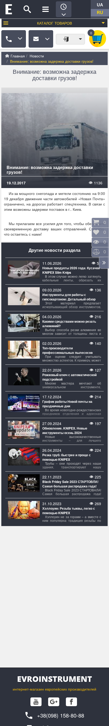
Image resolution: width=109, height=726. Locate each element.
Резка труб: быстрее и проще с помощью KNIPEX (66, 457)
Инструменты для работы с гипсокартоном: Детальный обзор (69, 297)
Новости (37, 55)
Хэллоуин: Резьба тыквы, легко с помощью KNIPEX (68, 510)
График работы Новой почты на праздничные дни (67, 403)
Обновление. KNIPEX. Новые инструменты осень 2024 (64, 430)
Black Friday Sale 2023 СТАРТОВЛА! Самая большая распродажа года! (70, 484)
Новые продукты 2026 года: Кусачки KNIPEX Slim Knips (71, 270)
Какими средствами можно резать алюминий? (69, 323)
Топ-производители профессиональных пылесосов (67, 350)
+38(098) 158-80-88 (60, 715)
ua (100, 5)
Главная (18, 55)
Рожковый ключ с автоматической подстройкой (69, 377)
